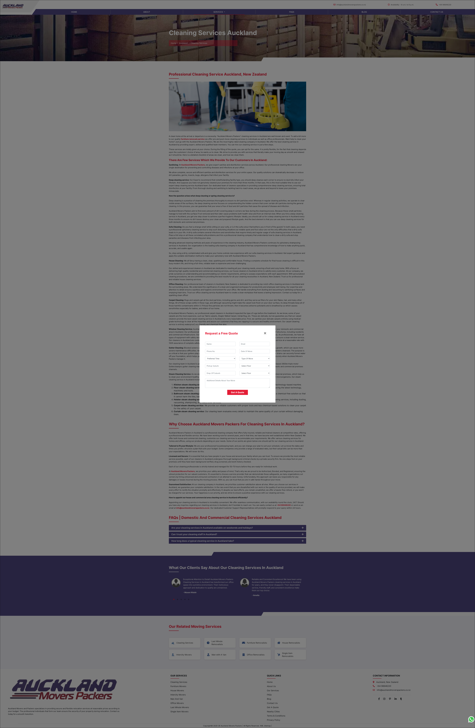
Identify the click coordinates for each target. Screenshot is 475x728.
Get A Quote (237, 392)
